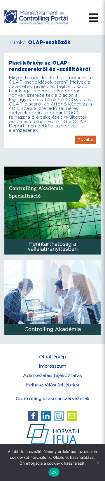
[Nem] (98, 463)
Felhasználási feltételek (52, 385)
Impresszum (52, 366)
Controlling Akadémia (52, 329)
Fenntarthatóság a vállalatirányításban (53, 247)
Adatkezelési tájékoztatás (52, 375)
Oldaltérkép (52, 357)
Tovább (85, 140)
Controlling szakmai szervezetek (53, 399)
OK (54, 472)
